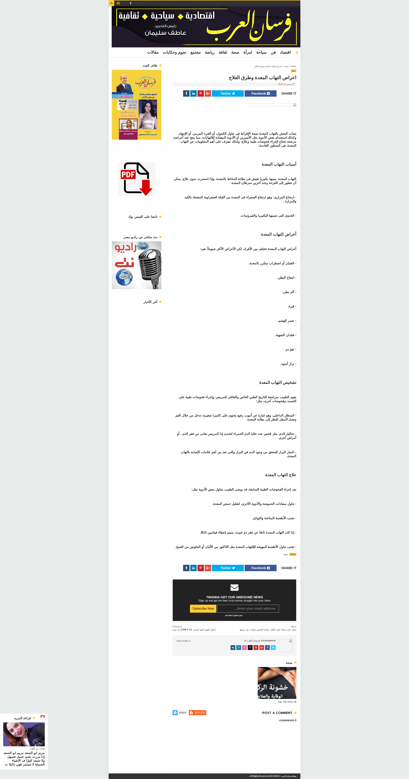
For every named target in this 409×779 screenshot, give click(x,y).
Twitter (226, 93)
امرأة (247, 52)
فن (273, 52)
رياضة (210, 52)
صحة (235, 52)
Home (293, 66)
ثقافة (223, 52)
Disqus (182, 713)
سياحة (261, 52)
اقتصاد (285, 52)
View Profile (183, 641)
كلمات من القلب (37, 748)
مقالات (153, 52)
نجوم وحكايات (174, 52)
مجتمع (195, 52)
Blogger (200, 713)
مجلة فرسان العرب (288, 776)
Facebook (259, 93)
